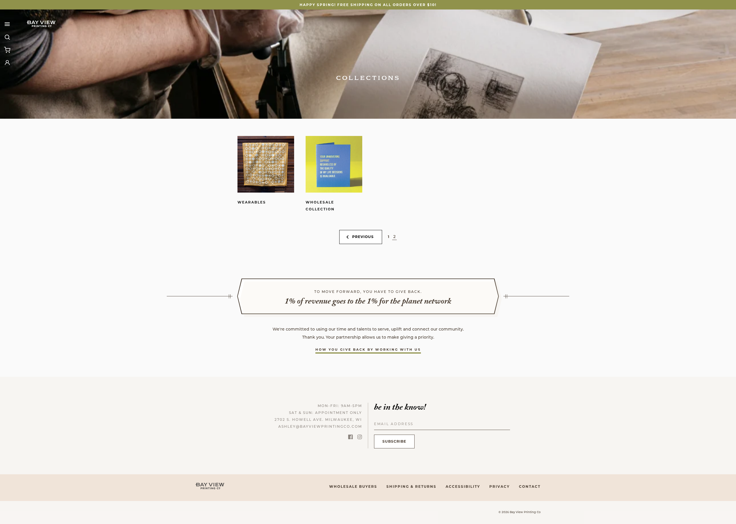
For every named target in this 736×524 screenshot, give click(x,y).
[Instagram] (359, 438)
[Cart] (7, 49)
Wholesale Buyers (353, 486)
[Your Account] (7, 62)
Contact (529, 486)
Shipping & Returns (411, 486)
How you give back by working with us (368, 350)
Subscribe (394, 441)
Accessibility (463, 486)
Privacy (499, 486)
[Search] (7, 37)
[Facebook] (350, 438)
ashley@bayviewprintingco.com (320, 427)
